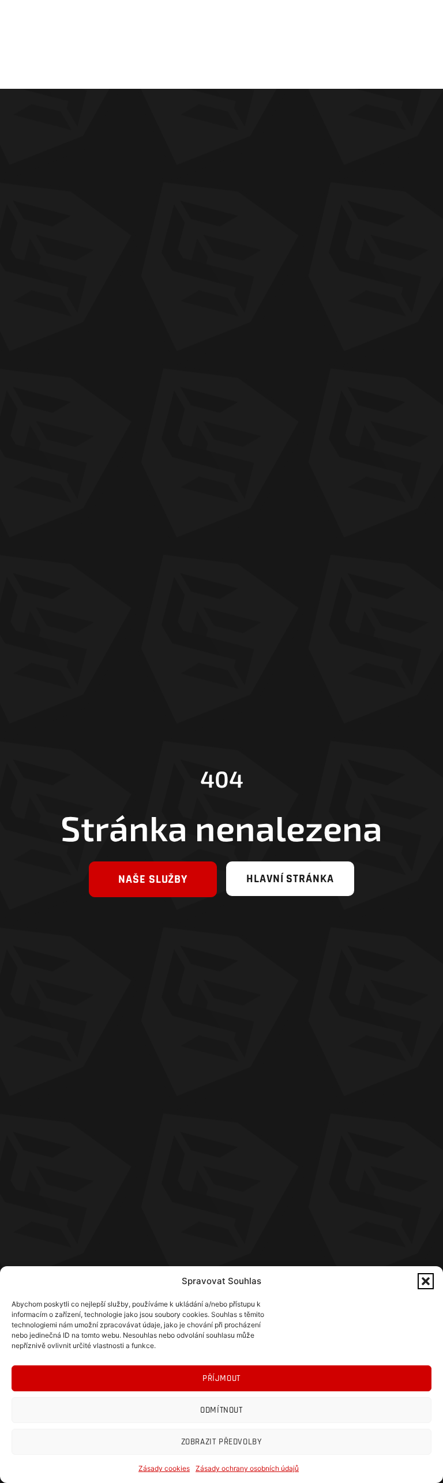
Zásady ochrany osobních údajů (247, 1468)
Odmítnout (221, 1410)
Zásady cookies (164, 1468)
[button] (425, 1281)
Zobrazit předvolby (221, 1441)
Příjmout (221, 1378)
